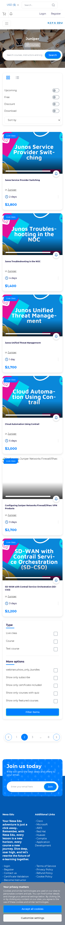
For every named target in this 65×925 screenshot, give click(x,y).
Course (10, 640)
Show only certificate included (24, 685)
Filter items (33, 712)
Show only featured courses (22, 700)
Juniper (12, 189)
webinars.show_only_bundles (23, 669)
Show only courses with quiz (22, 692)
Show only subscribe (18, 677)
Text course (12, 648)
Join (50, 786)
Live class (11, 633)
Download (10, 110)
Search (53, 55)
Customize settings (32, 917)
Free (7, 97)
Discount (9, 104)
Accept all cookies (32, 908)
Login (42, 13)
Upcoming (10, 90)
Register (56, 13)
